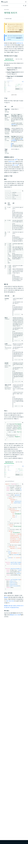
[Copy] (23, 191)
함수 (14, 138)
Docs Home (6, 9)
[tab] (9, 59)
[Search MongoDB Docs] (24, 6)
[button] (14, 88)
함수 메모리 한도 (10, 601)
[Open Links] (25, 2)
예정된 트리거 (12, 161)
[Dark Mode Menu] (25, 6)
